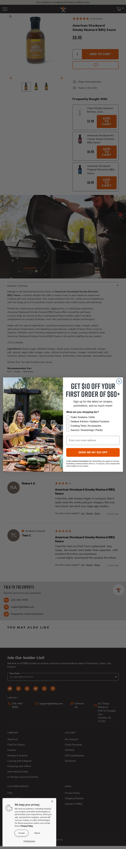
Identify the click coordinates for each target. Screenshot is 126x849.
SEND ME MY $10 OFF (93, 452)
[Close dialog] (119, 381)
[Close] (53, 801)
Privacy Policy (26, 826)
